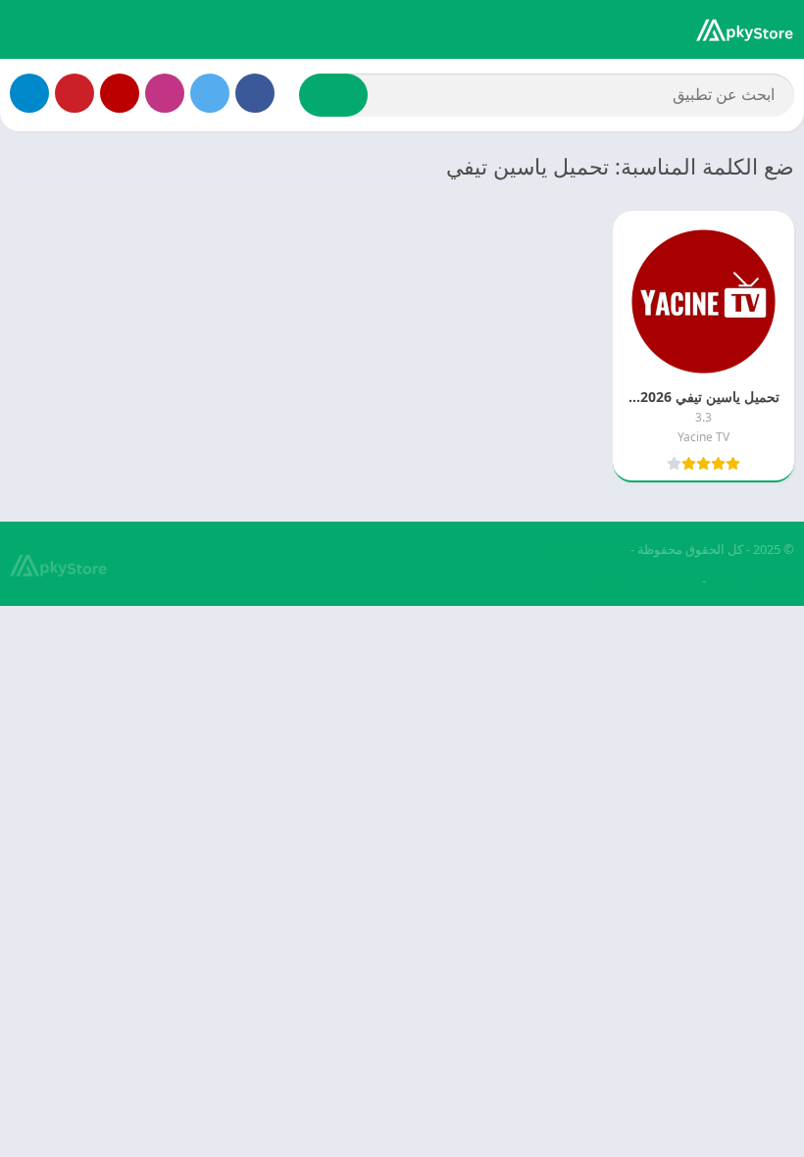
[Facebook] (255, 93)
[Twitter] (209, 93)
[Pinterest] (74, 93)
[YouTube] (119, 93)
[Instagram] (164, 93)
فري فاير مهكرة (753, 580)
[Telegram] (29, 93)
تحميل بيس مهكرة (648, 580)
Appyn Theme (587, 549)
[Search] (333, 95)
